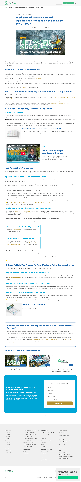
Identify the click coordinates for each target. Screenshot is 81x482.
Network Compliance (30, 432)
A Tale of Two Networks (64, 450)
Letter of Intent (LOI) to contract (22, 211)
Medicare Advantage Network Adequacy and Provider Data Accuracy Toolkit (41, 128)
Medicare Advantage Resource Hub (37, 368)
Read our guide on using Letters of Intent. (59, 103)
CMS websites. (38, 78)
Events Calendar (45, 451)
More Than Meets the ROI (65, 447)
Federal (9, 442)
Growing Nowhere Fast (64, 449)
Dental (8, 434)
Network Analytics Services (29, 442)
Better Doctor (8, 449)
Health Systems (8, 438)
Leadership (43, 442)
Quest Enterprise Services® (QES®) (31, 430)
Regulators (7, 440)
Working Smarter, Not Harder (66, 456)
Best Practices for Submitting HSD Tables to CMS (34, 304)
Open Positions (47, 434)
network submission (16, 275)
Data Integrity (28, 436)
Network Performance (30, 434)
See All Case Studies (63, 458)
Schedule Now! (59, 403)
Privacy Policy (44, 459)
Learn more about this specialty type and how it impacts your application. (53, 101)
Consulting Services (27, 446)
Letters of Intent (16, 229)
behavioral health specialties (14, 277)
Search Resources (63, 430)
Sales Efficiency (28, 440)
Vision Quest (44, 453)
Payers (8, 432)
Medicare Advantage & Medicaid (66, 438)
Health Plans (8, 430)
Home (6, 7)
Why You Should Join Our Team (48, 432)
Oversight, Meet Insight (64, 452)
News (42, 444)
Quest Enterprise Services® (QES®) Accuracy (21, 300)
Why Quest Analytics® (46, 440)
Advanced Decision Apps (31, 438)
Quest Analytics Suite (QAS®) (29, 444)
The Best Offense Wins (64, 454)
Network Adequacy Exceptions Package (54, 339)
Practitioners (10, 450)
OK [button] (68, 477)
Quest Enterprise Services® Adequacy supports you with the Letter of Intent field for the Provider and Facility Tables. (41, 261)
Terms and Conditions (46, 461)
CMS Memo (23, 87)
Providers (7, 447)
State (8, 444)
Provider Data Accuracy (64, 439)
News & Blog (62, 432)
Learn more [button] (67, 474)
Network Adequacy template (37, 339)
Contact (43, 446)
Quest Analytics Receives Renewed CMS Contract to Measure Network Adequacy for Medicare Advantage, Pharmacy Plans (62, 369)
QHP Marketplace (63, 441)
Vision (8, 436)
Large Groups (10, 452)
